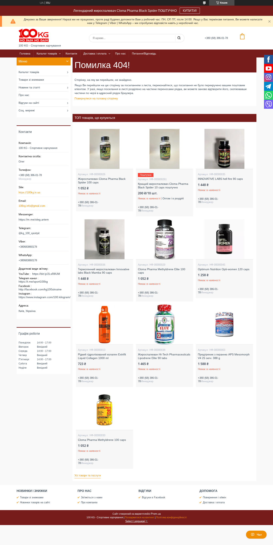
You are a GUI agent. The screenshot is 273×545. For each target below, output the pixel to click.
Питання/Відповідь (144, 53)
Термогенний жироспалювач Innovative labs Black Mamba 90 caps (103, 271)
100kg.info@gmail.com (32, 205)
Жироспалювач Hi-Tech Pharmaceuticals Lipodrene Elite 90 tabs (164, 356)
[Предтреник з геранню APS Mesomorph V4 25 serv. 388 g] (224, 324)
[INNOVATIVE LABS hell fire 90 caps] (224, 149)
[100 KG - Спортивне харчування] (34, 35)
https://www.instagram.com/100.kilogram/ (45, 297)
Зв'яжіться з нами (91, 497)
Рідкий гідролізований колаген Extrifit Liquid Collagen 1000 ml (102, 356)
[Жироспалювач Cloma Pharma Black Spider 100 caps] (104, 149)
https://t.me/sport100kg (33, 281)
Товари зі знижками (31, 79)
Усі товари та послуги (88, 475)
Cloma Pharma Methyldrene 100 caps (102, 439)
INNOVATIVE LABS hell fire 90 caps (220, 178)
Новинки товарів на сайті (35, 502)
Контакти (71, 53)
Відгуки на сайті (29, 102)
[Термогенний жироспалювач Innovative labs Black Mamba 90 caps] (104, 239)
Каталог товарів (47, 53)
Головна (25, 53)
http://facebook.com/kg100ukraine (40, 289)
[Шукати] (178, 38)
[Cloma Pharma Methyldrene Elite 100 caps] (164, 239)
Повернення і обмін (214, 497)
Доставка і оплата (95, 53)
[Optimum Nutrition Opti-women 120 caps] (224, 239)
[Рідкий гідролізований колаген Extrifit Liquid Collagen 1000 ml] (104, 324)
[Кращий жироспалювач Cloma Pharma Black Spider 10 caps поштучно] (164, 149)
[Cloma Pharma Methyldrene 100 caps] (104, 410)
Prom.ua (156, 513)
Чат (259, 534)
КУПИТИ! (190, 10)
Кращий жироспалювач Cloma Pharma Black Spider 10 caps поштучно (163, 185)
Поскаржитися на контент (139, 517)
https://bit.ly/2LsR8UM (46, 273)
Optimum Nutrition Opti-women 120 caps (223, 269)
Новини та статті (29, 87)
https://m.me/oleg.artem (34, 219)
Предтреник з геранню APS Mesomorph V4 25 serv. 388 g (224, 356)
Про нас (120, 53)
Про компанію (89, 502)
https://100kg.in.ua (29, 192)
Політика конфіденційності (171, 517)
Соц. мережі (27, 110)
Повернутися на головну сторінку (96, 98)
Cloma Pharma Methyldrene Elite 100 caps (161, 271)
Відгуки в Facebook (153, 497)
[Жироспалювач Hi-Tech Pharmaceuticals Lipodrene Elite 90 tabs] (164, 324)
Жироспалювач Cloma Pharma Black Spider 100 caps (102, 180)
